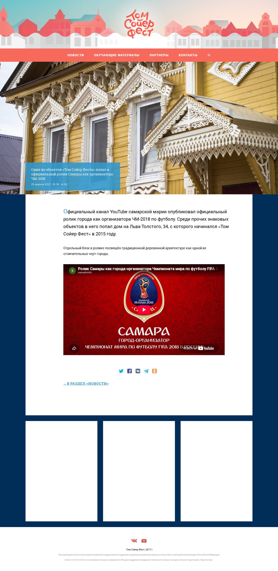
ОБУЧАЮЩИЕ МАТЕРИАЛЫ (117, 55)
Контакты (188, 55)
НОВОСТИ (76, 55)
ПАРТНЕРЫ (159, 55)
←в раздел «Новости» (86, 383)
